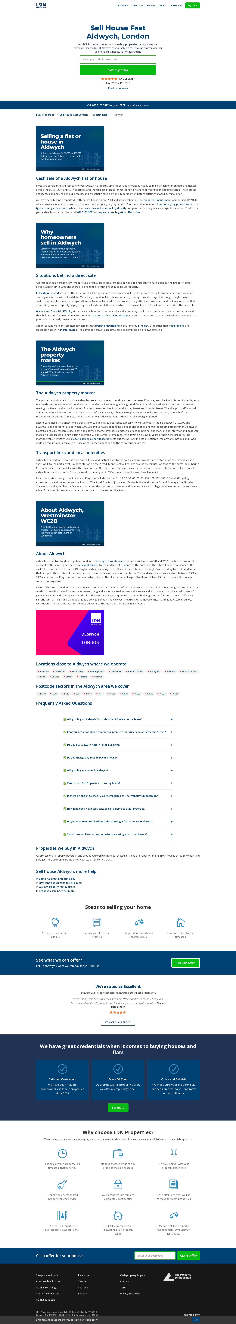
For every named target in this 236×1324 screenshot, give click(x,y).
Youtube (83, 1287)
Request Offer (185, 963)
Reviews (151, 5)
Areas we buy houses (48, 1281)
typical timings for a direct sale (54, 208)
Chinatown (116, 671)
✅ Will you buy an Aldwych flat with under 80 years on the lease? (102, 719)
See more (118, 1107)
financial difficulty (61, 311)
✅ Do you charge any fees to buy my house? (90, 757)
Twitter (82, 1281)
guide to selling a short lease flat (91, 438)
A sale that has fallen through (111, 315)
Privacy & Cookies (130, 1293)
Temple (83, 676)
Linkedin (82, 1293)
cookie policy (91, 1319)
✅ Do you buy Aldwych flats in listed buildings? (91, 744)
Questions (137, 5)
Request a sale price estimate (57, 891)
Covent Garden (89, 565)
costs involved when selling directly (105, 208)
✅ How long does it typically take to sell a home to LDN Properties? (104, 808)
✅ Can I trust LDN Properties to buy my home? (91, 783)
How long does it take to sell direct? (60, 882)
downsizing (113, 325)
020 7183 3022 (175, 5)
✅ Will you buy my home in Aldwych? (85, 770)
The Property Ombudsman (154, 200)
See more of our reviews (118, 1022)
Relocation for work (48, 293)
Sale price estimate (47, 1275)
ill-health (143, 325)
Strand (69, 676)
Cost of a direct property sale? (57, 878)
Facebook (83, 1275)
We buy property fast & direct (57, 886)
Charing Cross (97, 671)
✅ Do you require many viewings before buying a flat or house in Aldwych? (108, 821)
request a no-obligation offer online (119, 212)
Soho (42, 676)
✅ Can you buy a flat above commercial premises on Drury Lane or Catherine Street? (114, 732)
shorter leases (68, 329)
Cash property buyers (132, 1275)
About (162, 5)
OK (196, 1320)
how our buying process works (175, 204)
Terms (124, 1287)
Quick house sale (45, 1299)
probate (100, 325)
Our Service (122, 5)
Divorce (40, 311)
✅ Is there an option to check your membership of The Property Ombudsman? (110, 795)
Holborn (126, 565)
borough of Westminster (110, 561)
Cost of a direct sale (47, 1293)
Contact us (126, 1281)
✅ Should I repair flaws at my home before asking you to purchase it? (105, 834)
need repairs (176, 325)
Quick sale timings (46, 1287)
